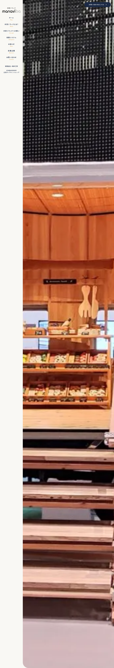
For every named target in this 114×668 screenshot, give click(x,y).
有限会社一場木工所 (11, 66)
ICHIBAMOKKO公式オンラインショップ (11, 71)
